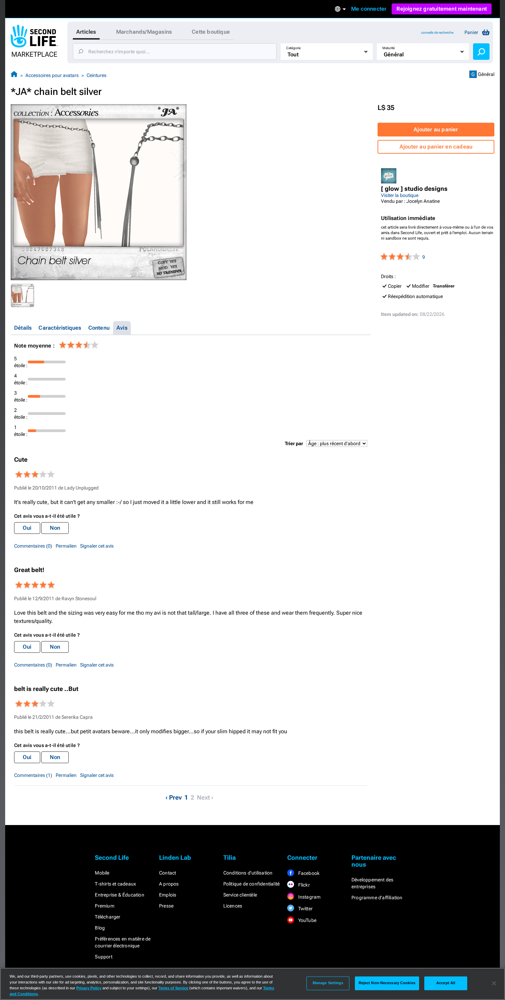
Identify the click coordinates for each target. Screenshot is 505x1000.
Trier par (294, 443)
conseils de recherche (437, 32)
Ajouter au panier (436, 129)
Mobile (102, 873)
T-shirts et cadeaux (115, 884)
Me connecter (368, 9)
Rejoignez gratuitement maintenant (441, 9)
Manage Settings (328, 983)
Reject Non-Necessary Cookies (387, 983)
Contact (167, 873)
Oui (27, 528)
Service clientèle (240, 895)
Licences (233, 906)
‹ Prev (174, 797)
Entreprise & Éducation (119, 895)
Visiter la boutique (399, 195)
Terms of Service (173, 988)
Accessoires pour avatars (52, 75)
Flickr (303, 885)
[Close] (494, 983)
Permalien (66, 546)
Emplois (167, 895)
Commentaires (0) (33, 546)
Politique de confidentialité (251, 884)
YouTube (306, 920)
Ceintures (96, 75)
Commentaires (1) (33, 775)
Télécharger (107, 917)
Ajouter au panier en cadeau (436, 146)
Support (103, 956)
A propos (169, 884)
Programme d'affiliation (377, 897)
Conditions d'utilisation (248, 873)
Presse (166, 906)
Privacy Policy (88, 988)
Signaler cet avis (97, 546)
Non (55, 528)
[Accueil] (14, 75)
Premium (104, 906)
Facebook (308, 873)
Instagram (309, 897)
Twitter (305, 908)
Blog (100, 928)
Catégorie (293, 48)
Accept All (445, 983)
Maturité (388, 48)
